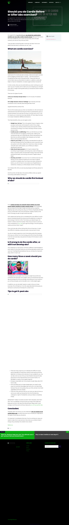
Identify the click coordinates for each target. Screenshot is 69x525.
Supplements (44, 2)
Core (10, 428)
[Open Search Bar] (60, 2)
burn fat (20, 223)
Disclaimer (28, 449)
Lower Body (37, 2)
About (27, 447)
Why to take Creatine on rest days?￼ (47, 434)
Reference (10, 425)
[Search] (59, 446)
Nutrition (51, 2)
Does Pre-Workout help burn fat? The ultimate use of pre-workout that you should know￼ (17, 435)
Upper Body (30, 2)
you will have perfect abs (36, 405)
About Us (57, 2)
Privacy (27, 450)
